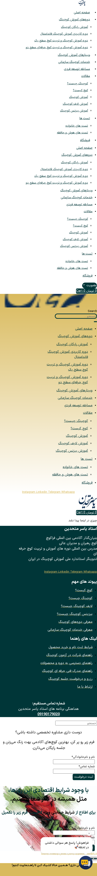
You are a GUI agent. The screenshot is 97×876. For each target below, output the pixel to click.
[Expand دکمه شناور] (95, 858)
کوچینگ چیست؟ (77, 83)
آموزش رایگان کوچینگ (74, 27)
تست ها (84, 118)
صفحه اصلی (82, 12)
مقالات (85, 76)
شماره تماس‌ (87, 766)
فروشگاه (85, 140)
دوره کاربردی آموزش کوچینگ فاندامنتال (64, 34)
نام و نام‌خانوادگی (83, 757)
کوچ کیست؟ (80, 90)
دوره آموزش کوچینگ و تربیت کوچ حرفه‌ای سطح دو (57, 47)
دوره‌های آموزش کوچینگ (74, 19)
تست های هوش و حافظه (72, 132)
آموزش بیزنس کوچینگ (74, 111)
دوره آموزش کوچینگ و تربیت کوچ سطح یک (61, 40)
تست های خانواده (76, 126)
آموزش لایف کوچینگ (75, 104)
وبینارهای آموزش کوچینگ (74, 55)
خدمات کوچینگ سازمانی (74, 62)
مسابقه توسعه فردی (77, 69)
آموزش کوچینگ (78, 97)
